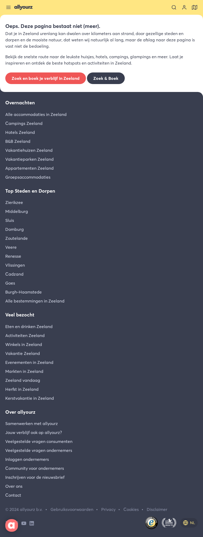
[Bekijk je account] (184, 7)
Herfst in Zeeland (22, 389)
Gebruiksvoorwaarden (71, 509)
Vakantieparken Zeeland (29, 159)
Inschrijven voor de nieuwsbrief (34, 477)
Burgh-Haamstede (23, 292)
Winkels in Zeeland (23, 344)
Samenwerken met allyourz (31, 423)
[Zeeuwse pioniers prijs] (169, 523)
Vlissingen (15, 265)
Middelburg (16, 211)
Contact (13, 495)
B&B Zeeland (17, 141)
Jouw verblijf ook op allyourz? (33, 432)
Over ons (13, 486)
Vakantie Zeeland (22, 353)
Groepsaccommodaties (27, 177)
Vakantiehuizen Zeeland (29, 150)
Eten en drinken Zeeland (29, 326)
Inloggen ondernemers (27, 459)
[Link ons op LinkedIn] (31, 522)
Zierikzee (14, 202)
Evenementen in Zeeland (29, 362)
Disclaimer (157, 509)
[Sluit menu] (8, 7)
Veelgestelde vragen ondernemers (38, 450)
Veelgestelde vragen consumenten (38, 441)
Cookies (131, 509)
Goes (10, 283)
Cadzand (14, 274)
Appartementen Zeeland (29, 168)
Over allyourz (20, 412)
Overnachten (20, 103)
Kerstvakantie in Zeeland (29, 398)
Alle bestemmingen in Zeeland (34, 301)
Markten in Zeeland (24, 371)
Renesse (13, 256)
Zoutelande (16, 238)
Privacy (108, 509)
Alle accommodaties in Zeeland (36, 114)
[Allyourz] (23, 7)
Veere (11, 247)
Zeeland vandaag (22, 380)
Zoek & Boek (105, 78)
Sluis (9, 220)
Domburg (14, 229)
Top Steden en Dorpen (30, 191)
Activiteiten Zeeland (25, 335)
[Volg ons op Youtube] (23, 522)
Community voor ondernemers (34, 468)
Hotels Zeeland (20, 132)
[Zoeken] (173, 7)
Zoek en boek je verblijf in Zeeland (46, 78)
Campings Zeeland (24, 123)
